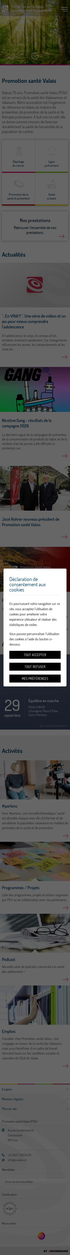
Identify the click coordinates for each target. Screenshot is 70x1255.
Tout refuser (35, 666)
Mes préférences (35, 678)
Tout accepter (35, 655)
